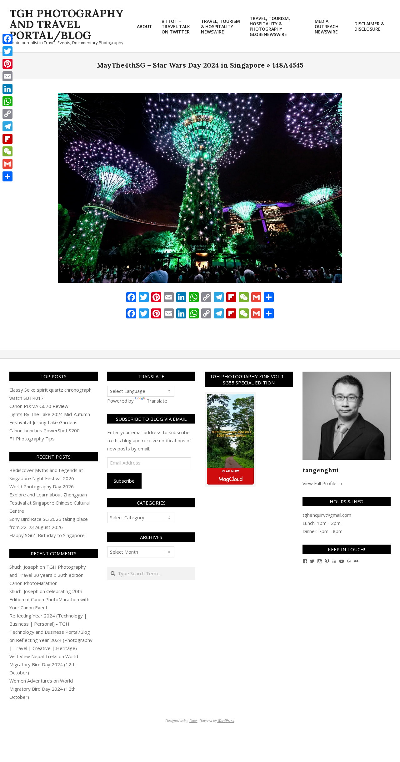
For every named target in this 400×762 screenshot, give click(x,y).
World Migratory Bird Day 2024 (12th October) (43, 664)
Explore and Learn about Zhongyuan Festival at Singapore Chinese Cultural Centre (49, 502)
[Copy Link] (7, 114)
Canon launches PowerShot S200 (44, 430)
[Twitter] (7, 51)
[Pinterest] (7, 64)
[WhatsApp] (7, 101)
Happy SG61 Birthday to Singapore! (47, 535)
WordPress (226, 720)
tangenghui (320, 470)
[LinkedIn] (7, 89)
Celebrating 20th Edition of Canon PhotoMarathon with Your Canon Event (49, 599)
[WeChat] (7, 151)
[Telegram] (7, 126)
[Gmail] (7, 164)
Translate (157, 401)
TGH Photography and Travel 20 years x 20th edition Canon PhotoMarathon (47, 575)
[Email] (7, 76)
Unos (193, 720)
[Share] (7, 176)
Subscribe (124, 481)
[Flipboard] (7, 139)
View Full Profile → (322, 483)
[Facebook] (7, 39)
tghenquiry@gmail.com (326, 515)
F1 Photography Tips (32, 438)
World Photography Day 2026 (41, 486)
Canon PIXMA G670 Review (38, 406)
